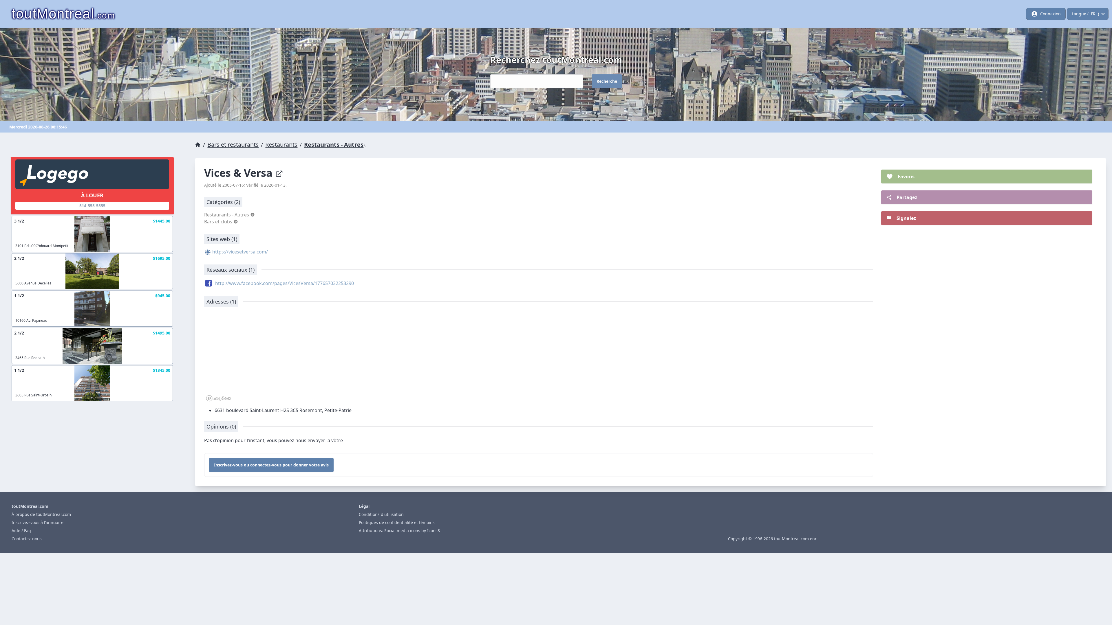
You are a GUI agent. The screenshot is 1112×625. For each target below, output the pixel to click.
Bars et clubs (218, 221)
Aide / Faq (21, 530)
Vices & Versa (239, 173)
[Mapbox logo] (218, 398)
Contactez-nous (27, 538)
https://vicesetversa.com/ (240, 252)
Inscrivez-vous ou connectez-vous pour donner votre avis (271, 465)
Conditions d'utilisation (381, 514)
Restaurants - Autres (333, 144)
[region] (538, 357)
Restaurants (281, 144)
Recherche (607, 81)
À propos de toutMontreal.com (41, 514)
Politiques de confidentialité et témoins (397, 522)
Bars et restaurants (233, 144)
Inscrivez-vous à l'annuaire (37, 522)
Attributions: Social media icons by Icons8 (399, 530)
